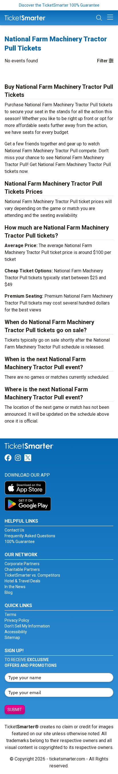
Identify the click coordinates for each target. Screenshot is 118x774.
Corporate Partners (22, 563)
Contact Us (14, 530)
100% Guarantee (20, 541)
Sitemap (12, 637)
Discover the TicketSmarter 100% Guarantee (59, 5)
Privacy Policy (17, 620)
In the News (15, 586)
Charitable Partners (22, 569)
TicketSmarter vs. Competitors (32, 575)
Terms (10, 614)
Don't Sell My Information (27, 626)
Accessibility (16, 631)
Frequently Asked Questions (30, 536)
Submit (14, 709)
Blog (9, 592)
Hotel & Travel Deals (22, 581)
